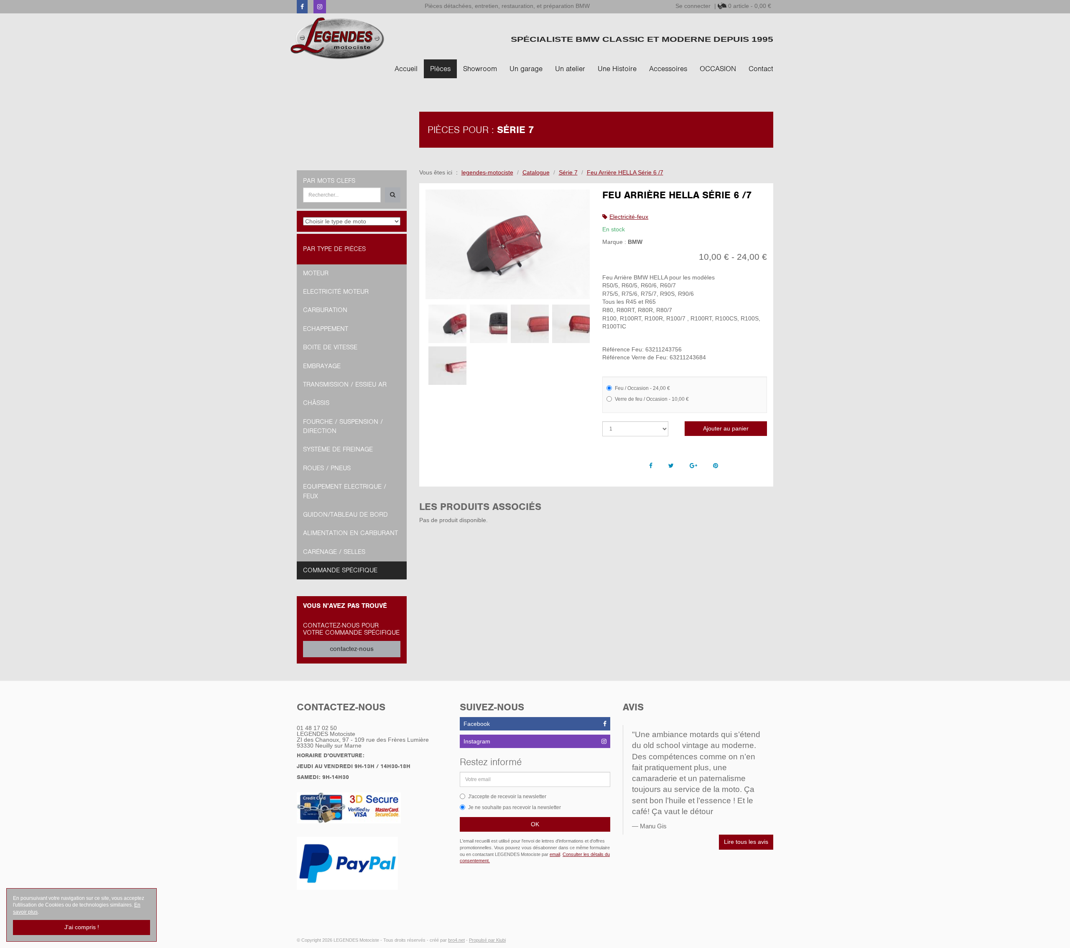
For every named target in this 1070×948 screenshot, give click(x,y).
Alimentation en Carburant (350, 533)
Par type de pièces (334, 249)
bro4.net (456, 940)
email (555, 854)
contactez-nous (352, 649)
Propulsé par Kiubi (487, 940)
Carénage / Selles (334, 552)
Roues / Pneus (327, 468)
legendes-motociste (487, 172)
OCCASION (718, 68)
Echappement (325, 329)
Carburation (325, 310)
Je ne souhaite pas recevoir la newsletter (514, 807)
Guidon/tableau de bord (345, 514)
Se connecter (693, 6)
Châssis (316, 403)
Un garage (526, 68)
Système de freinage (338, 449)
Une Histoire (617, 68)
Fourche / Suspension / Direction (343, 426)
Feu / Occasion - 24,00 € (642, 388)
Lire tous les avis (746, 841)
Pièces (440, 68)
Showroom (480, 68)
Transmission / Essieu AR (345, 384)
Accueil (406, 68)
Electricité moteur (336, 291)
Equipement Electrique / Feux (344, 491)
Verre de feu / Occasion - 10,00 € (652, 399)
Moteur (316, 273)
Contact (761, 68)
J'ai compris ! (81, 927)
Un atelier (570, 68)
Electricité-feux (628, 216)
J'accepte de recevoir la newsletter (507, 796)
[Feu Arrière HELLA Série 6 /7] (507, 245)
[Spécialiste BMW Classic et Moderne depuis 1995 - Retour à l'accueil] (337, 38)
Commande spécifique (340, 570)
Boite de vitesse (330, 347)
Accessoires (668, 68)
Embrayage (322, 366)
